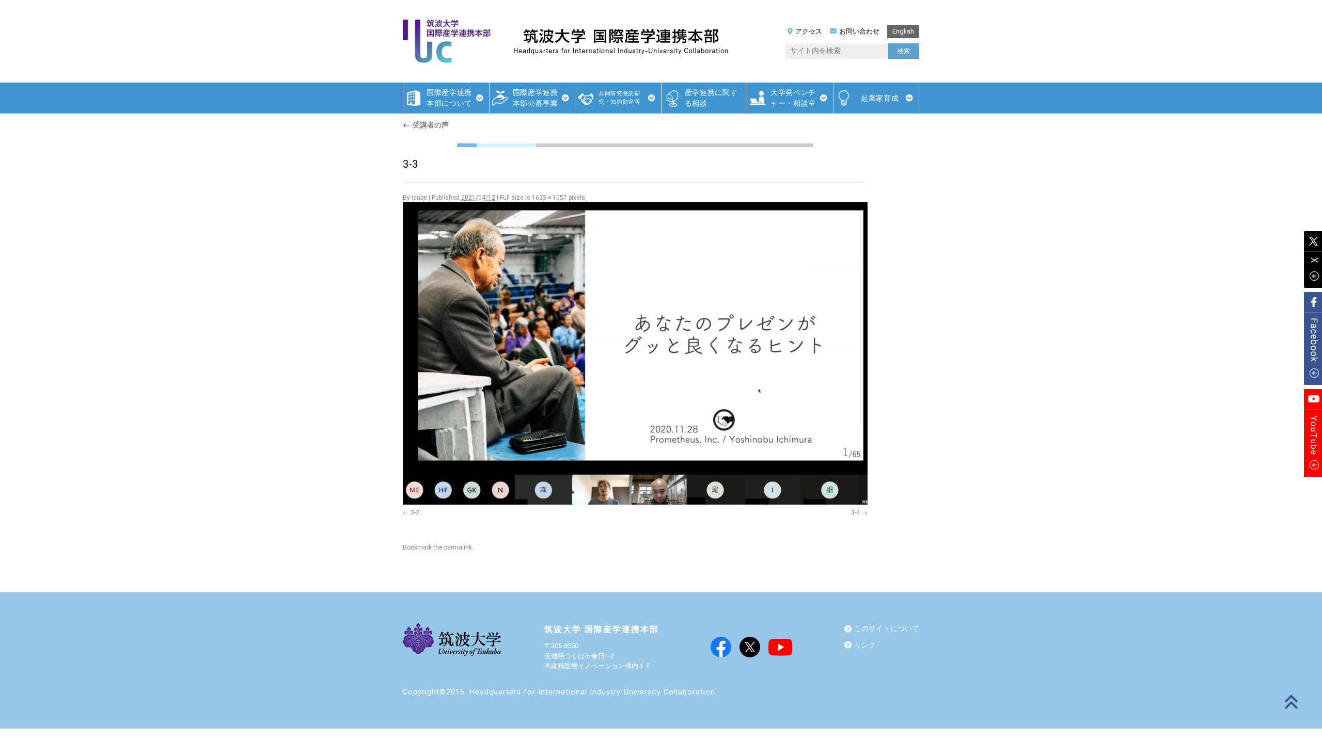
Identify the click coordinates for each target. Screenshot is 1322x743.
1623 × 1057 (549, 197)
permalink (458, 547)
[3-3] (635, 353)
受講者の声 (426, 125)
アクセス (808, 31)
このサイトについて (886, 628)
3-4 (855, 512)
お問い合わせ (859, 31)
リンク (865, 645)
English (903, 31)
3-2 (415, 512)
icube (419, 197)
